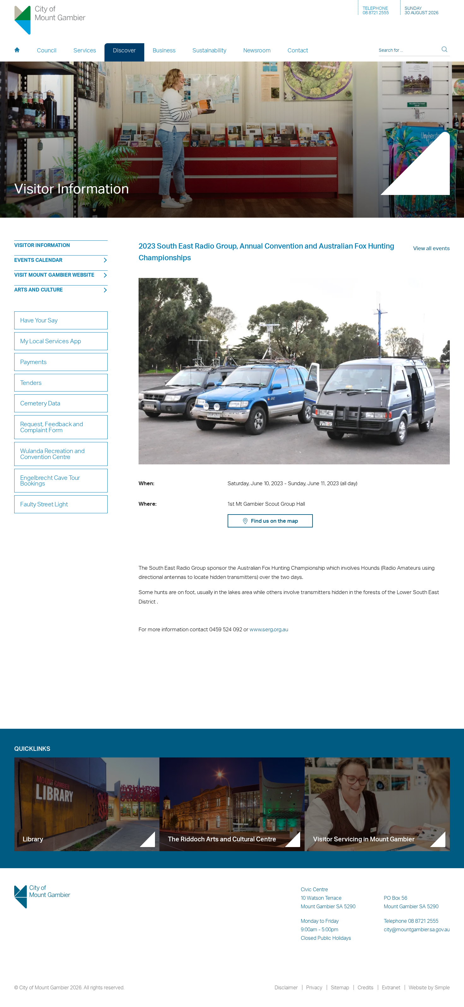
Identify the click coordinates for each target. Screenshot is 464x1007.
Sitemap (340, 987)
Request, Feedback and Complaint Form (51, 427)
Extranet (391, 987)
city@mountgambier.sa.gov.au (417, 929)
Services (85, 50)
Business (164, 50)
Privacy (314, 987)
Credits (365, 987)
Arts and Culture (38, 289)
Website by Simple (429, 987)
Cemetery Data (40, 403)
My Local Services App (50, 341)
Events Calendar (38, 260)
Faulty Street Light (44, 504)
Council (47, 50)
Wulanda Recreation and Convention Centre (52, 454)
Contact (298, 50)
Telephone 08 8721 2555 (411, 921)
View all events (431, 247)
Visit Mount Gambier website (54, 275)
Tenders (31, 382)
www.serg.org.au (269, 629)
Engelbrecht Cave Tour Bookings (50, 480)
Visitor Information (42, 245)
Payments (33, 362)
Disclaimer (286, 987)
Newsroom (257, 50)
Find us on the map (274, 520)
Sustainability (209, 50)
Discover (124, 50)
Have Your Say (38, 320)
